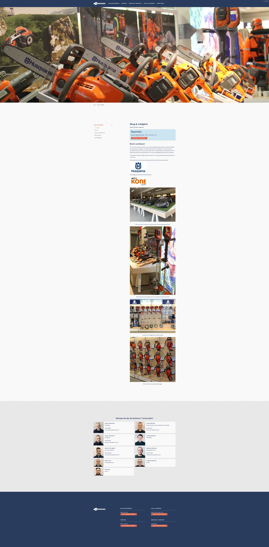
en (267, 1)
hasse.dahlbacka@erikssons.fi (112, 430)
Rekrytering (160, 3)
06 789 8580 (108, 428)
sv (263, 1)
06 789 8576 (149, 428)
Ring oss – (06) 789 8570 (139, 138)
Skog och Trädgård (149, 3)
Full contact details (128, 514)
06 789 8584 (108, 440)
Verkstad (124, 3)
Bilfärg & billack (98, 135)
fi (265, 1)
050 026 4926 (149, 453)
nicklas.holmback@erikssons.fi (112, 454)
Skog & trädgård (98, 125)
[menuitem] (113, 3)
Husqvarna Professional (100, 132)
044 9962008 (108, 453)
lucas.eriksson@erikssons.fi (152, 430)
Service (96, 130)
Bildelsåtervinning (114, 3)
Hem (95, 104)
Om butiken (97, 127)
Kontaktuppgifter (98, 137)
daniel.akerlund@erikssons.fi (111, 442)
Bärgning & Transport (135, 3)
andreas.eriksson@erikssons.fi (153, 454)
